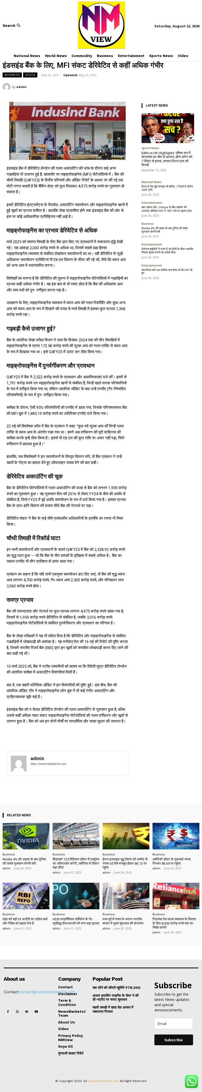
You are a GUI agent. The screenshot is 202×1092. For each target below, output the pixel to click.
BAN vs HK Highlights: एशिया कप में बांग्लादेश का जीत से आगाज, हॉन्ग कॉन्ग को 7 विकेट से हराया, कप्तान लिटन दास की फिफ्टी (167, 159)
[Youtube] (36, 1012)
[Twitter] (170, 86)
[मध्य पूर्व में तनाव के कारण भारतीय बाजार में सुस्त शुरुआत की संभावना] (126, 896)
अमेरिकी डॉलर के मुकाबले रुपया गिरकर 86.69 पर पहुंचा (172, 861)
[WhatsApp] (194, 86)
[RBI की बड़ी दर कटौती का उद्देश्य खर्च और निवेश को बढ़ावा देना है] (26, 896)
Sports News (150, 148)
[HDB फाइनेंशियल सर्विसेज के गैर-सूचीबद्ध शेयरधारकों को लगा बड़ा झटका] (76, 896)
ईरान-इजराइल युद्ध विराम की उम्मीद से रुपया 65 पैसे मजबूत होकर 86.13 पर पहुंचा (125, 863)
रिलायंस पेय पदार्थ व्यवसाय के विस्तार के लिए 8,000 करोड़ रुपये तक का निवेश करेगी (174, 923)
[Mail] (27, 1012)
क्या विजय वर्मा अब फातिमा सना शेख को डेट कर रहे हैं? (167, 271)
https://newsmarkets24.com (48, 764)
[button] (12, 25)
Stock (30, 75)
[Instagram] (17, 1012)
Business (12, 75)
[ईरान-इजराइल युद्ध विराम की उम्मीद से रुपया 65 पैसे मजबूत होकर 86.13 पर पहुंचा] (126, 836)
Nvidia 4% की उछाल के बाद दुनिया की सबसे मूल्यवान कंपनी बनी (165, 230)
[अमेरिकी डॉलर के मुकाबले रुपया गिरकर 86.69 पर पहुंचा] (176, 836)
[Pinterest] (182, 86)
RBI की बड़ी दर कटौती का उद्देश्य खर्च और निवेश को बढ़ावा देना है (25, 921)
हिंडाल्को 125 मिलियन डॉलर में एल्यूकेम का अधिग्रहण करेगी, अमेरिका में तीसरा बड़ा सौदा (76, 863)
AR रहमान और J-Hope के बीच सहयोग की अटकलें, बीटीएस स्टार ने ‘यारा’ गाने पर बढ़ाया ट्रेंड (167, 209)
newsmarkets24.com (103, 1081)
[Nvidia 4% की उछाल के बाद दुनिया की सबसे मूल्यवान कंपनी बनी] (26, 836)
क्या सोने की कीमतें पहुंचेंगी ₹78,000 (116, 988)
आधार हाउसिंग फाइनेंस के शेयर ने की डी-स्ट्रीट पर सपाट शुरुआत (116, 998)
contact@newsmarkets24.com (47, 991)
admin (21, 87)
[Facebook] (158, 86)
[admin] (7, 87)
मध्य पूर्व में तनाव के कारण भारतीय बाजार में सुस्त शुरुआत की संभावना (123, 921)
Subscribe (173, 1039)
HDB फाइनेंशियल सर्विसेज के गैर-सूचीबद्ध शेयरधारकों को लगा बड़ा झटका (76, 921)
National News (151, 181)
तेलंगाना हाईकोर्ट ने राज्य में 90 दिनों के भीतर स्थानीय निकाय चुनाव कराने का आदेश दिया (167, 250)
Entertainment (152, 202)
